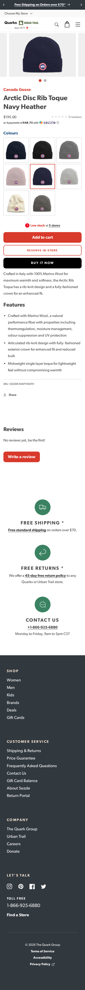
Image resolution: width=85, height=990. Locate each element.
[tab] (40, 80)
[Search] (56, 25)
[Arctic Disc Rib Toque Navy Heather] (42, 176)
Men (11, 687)
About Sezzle (18, 788)
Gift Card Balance (22, 780)
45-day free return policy (45, 575)
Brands (13, 702)
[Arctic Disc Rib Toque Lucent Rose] (16, 176)
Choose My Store (16, 13)
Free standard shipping (27, 530)
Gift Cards (15, 717)
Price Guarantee (21, 758)
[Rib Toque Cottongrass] (16, 202)
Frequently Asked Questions (32, 765)
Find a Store (18, 914)
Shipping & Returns (24, 750)
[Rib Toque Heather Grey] (42, 202)
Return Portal (18, 795)
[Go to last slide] (4, 4)
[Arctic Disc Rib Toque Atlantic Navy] (16, 150)
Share (12, 395)
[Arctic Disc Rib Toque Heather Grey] (69, 150)
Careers (13, 843)
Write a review (21, 456)
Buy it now (42, 263)
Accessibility (42, 958)
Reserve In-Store (42, 250)
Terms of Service (42, 951)
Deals (11, 710)
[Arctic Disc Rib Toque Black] (42, 150)
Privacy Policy (40, 964)
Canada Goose (17, 89)
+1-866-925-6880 (42, 627)
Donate (13, 851)
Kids (10, 694)
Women (14, 680)
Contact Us (16, 773)
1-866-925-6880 (23, 905)
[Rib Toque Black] (69, 176)
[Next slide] (81, 4)
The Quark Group (22, 828)
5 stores (54, 225)
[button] (67, 24)
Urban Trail (16, 836)
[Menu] (78, 25)
